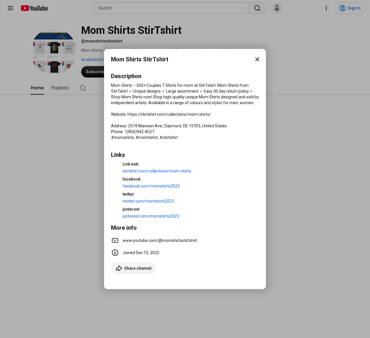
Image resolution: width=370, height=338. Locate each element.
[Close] (257, 59)
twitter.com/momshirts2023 (148, 201)
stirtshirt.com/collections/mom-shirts (157, 171)
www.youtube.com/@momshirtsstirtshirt (160, 240)
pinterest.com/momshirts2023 (151, 216)
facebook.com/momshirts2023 (151, 186)
